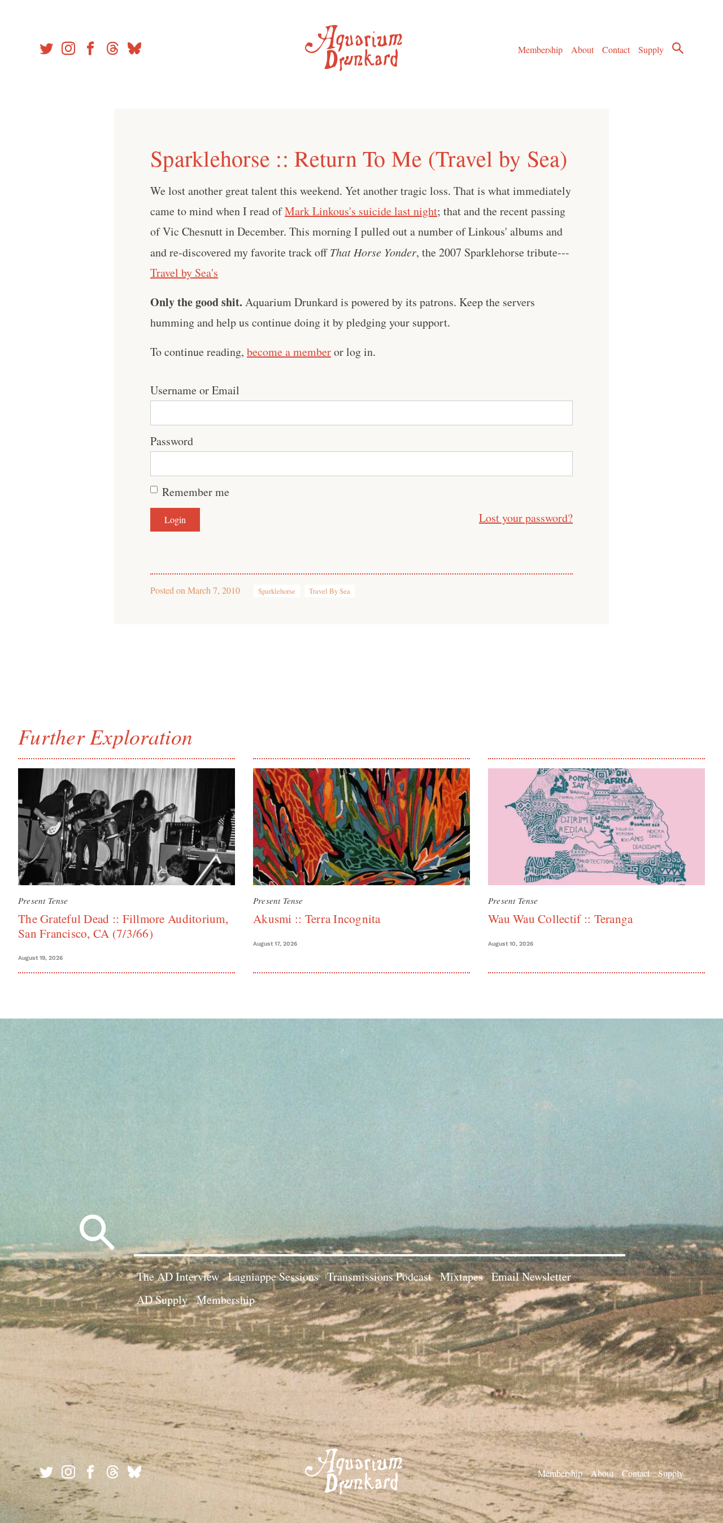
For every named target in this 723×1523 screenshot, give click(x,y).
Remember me (195, 491)
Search (677, 48)
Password (171, 441)
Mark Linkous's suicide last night (361, 211)
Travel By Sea (329, 591)
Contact (616, 49)
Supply (651, 49)
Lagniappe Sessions (273, 1276)
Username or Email (194, 390)
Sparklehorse (276, 591)
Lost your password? (526, 517)
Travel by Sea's (184, 272)
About (582, 49)
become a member (289, 351)
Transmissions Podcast (379, 1276)
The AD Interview (178, 1276)
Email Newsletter (531, 1276)
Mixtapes (461, 1276)
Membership (540, 49)
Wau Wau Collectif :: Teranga (560, 918)
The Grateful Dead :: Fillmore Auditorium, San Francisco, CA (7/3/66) (123, 926)
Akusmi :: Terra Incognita (317, 918)
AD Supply (162, 1299)
